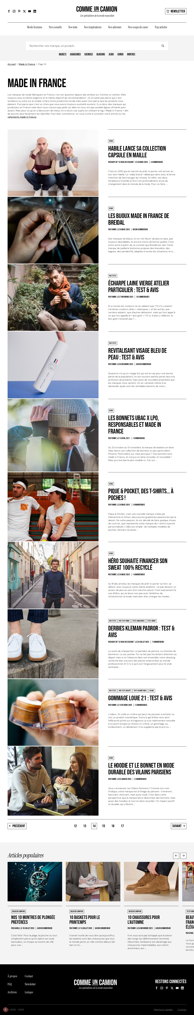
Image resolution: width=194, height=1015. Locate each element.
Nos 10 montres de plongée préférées (33, 920)
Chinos (120, 54)
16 (112, 826)
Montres (131, 54)
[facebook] (9, 11)
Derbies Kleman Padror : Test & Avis (141, 631)
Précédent (18, 826)
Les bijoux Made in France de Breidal (138, 219)
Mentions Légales (163, 1009)
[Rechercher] (163, 46)
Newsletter (178, 11)
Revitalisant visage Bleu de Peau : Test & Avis (137, 354)
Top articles (161, 27)
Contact (29, 976)
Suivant (177, 826)
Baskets (62, 54)
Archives (12, 992)
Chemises (88, 54)
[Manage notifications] (5, 1009)
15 (103, 826)
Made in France (27, 64)
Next (183, 856)
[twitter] (24, 11)
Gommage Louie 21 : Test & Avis (140, 698)
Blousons (101, 54)
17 (122, 826)
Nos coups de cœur (138, 27)
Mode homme (34, 27)
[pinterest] (19, 11)
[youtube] (29, 11)
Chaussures (75, 54)
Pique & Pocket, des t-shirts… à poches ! (140, 494)
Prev (176, 856)
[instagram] (14, 11)
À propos (12, 976)
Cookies (182, 1009)
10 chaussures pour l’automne (144, 920)
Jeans (111, 54)
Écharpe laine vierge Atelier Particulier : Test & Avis (138, 286)
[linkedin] (34, 11)
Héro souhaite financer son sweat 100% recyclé (137, 564)
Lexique (29, 992)
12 (75, 826)
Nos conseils (55, 27)
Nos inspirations (92, 27)
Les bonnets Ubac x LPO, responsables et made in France (134, 424)
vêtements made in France (22, 117)
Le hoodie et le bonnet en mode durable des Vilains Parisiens (141, 769)
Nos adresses (114, 27)
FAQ (10, 984)
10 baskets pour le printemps (84, 920)
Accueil (12, 64)
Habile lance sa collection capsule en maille (137, 152)
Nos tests (72, 27)
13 (84, 826)
